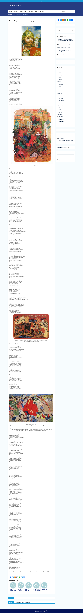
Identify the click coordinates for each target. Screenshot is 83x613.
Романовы (61, 84)
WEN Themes (45, 611)
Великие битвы (61, 119)
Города (60, 109)
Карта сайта (15, 11)
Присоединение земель (63, 124)
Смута (60, 89)
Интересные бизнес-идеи (62, 147)
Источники (63, 1)
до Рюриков (61, 82)
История (41, 1)
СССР (60, 91)
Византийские (61, 96)
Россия (60, 86)
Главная (10, 11)
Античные (61, 95)
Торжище (60, 79)
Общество (60, 114)
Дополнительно (71, 1)
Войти (59, 142)
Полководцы (61, 123)
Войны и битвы (61, 121)
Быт (59, 107)
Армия (60, 117)
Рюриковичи (61, 88)
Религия (60, 110)
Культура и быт (48, 1)
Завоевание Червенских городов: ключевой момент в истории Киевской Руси (65, 51)
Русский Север (61, 75)
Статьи (60, 77)
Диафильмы (61, 74)
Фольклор (60, 112)
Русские (60, 102)
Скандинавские (62, 103)
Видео (60, 72)
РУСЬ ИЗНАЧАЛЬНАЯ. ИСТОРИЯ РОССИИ (36, 11)
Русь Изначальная (14, 5)
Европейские (61, 100)
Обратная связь (23, 11)
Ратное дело (56, 1)
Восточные (61, 98)
